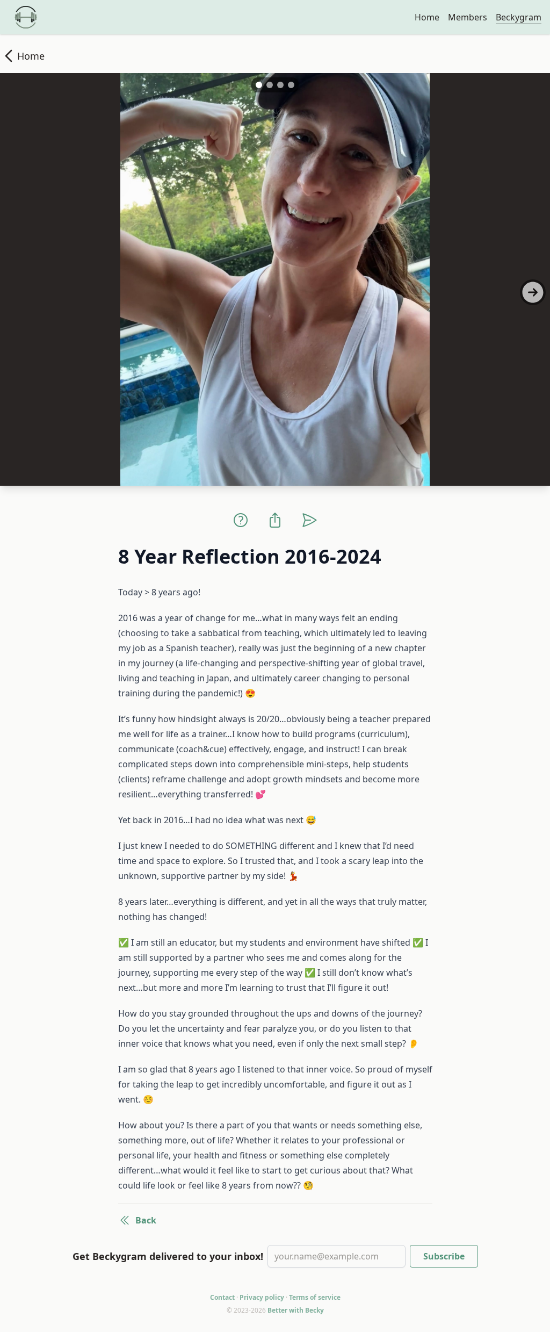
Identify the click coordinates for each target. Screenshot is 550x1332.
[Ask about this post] (240, 520)
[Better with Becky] (26, 17)
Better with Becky (295, 1310)
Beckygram (518, 17)
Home (427, 17)
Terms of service (315, 1297)
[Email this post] (309, 520)
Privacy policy (262, 1297)
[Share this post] (275, 520)
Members (467, 17)
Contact (222, 1297)
